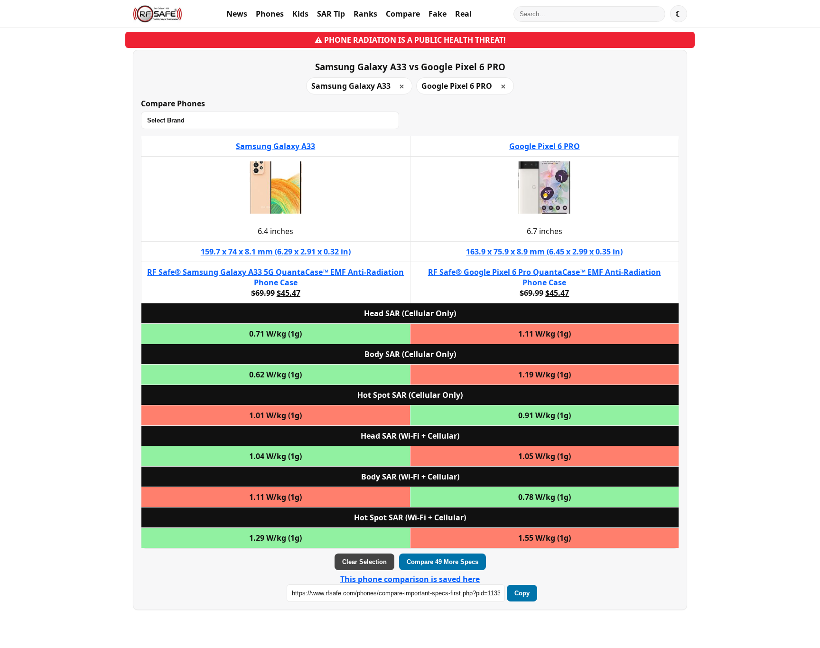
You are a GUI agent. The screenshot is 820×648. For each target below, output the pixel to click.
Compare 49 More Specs (442, 561)
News (236, 14)
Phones (270, 14)
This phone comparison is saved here (410, 579)
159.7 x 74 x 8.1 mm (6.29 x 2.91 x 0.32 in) (276, 251)
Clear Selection (364, 561)
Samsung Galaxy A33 (275, 146)
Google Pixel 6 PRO (544, 146)
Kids (300, 14)
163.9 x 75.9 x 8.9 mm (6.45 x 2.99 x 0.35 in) (544, 251)
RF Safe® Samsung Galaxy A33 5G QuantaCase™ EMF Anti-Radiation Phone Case (275, 277)
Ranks (365, 14)
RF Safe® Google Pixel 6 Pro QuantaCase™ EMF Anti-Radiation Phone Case (544, 277)
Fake (438, 14)
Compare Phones (173, 103)
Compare (403, 14)
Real (463, 14)
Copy (522, 593)
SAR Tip (331, 14)
